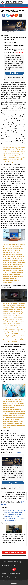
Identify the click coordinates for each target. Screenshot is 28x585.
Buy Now (14, 73)
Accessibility (13, 583)
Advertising (17, 562)
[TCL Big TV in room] (14, 235)
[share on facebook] (3, 15)
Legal (13, 565)
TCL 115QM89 (17, 452)
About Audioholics (7, 562)
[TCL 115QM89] (14, 390)
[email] (20, 15)
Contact (13, 577)
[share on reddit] (16, 15)
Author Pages (6, 565)
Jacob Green (6, 18)
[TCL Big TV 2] (14, 295)
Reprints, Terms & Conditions (11, 573)
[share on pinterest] (12, 15)
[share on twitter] (8, 15)
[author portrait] (14, 529)
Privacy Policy (6, 577)
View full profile (7, 545)
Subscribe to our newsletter (15, 552)
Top (14, 569)
